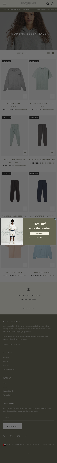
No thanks (39, 237)
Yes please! (39, 233)
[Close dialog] (55, 219)
